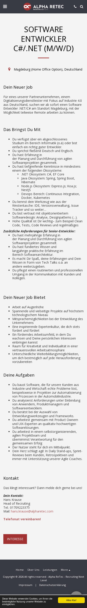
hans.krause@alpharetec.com (32, 511)
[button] (5, 6)
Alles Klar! (71, 600)
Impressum (25, 585)
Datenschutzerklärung (52, 585)
